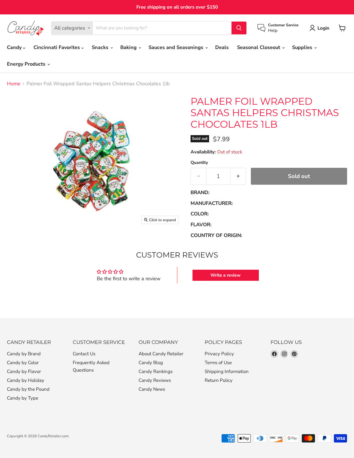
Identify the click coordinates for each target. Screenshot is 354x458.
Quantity (199, 162)
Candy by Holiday (25, 380)
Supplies (303, 47)
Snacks (101, 47)
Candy (15, 47)
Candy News (152, 389)
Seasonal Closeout (259, 47)
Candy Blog (151, 362)
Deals (222, 47)
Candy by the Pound (28, 389)
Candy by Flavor (24, 371)
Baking (129, 47)
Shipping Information (227, 371)
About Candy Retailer (161, 354)
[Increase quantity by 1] (238, 176)
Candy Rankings (156, 371)
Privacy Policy (219, 354)
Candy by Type (22, 398)
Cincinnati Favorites (57, 47)
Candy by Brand (24, 354)
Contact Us (84, 354)
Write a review (225, 275)
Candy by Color (23, 362)
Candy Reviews (155, 380)
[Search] (238, 28)
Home (13, 84)
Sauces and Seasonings (177, 47)
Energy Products (27, 64)
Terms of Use (218, 362)
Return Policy (219, 380)
